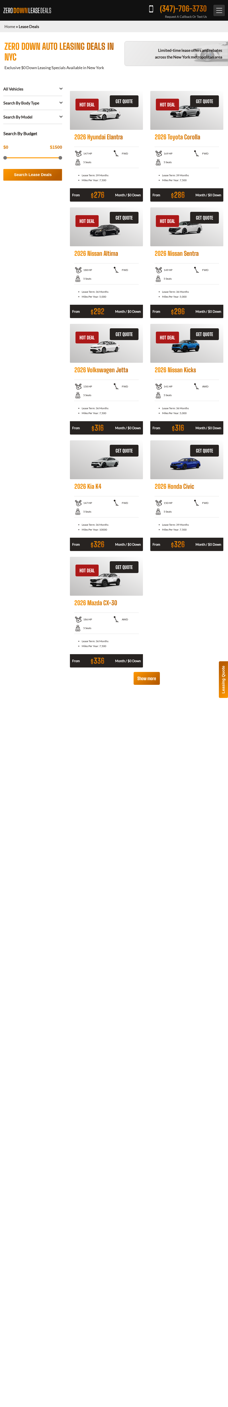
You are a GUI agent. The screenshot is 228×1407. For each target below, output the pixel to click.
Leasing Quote (223, 679)
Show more (146, 678)
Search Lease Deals (33, 174)
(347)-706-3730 (183, 8)
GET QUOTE (124, 101)
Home (9, 26)
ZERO (27, 10)
